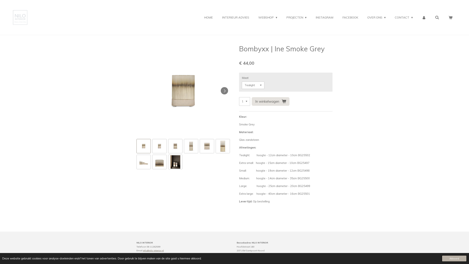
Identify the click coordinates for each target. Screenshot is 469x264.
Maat (245, 78)
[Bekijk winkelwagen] (450, 17)
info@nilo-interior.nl (153, 250)
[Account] (424, 17)
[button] (143, 146)
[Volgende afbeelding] (224, 90)
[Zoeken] (437, 17)
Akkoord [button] (454, 258)
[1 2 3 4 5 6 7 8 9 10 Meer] (244, 101)
